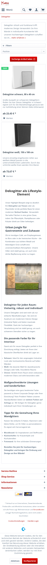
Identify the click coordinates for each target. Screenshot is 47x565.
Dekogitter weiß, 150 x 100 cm (18, 152)
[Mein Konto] (36, 9)
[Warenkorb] (42, 9)
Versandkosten (38, 509)
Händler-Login (33, 521)
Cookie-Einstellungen (16, 521)
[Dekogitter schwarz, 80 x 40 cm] (23, 77)
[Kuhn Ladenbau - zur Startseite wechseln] (5, 3)
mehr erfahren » (18, 37)
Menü (9, 9)
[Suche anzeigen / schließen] (23, 9)
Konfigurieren (30, 561)
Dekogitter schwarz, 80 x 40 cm (19, 94)
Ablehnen (15, 561)
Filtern (8, 45)
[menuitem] (7, 9)
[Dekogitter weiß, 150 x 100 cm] (23, 135)
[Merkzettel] (30, 9)
